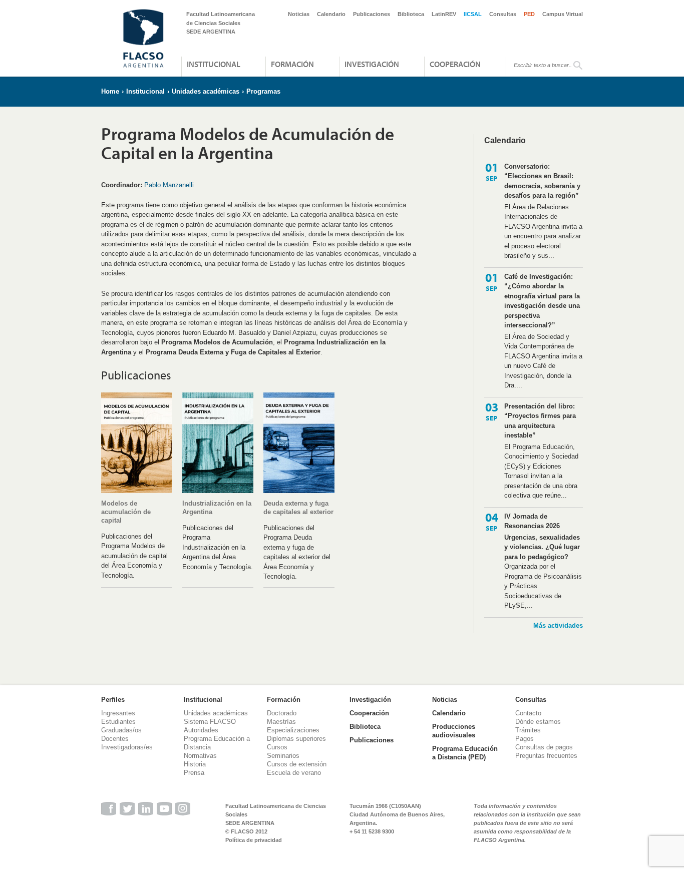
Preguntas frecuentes (546, 755)
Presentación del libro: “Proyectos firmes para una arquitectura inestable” (540, 421)
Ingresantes (118, 713)
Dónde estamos (538, 721)
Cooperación (455, 64)
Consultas (502, 14)
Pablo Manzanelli (169, 185)
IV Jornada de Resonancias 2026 (532, 521)
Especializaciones (293, 730)
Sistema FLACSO (210, 721)
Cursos (277, 747)
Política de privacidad (253, 840)
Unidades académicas (205, 91)
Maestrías (281, 721)
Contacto (528, 713)
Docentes (115, 738)
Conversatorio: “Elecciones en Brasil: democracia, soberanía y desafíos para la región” (542, 181)
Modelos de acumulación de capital (126, 512)
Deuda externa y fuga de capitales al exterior (298, 508)
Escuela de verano (294, 772)
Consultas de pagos (544, 747)
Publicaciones (371, 14)
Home (110, 91)
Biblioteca (411, 14)
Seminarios (283, 755)
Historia (195, 764)
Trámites (528, 730)
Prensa (194, 772)
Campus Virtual (562, 14)
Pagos (524, 738)
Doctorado (281, 713)
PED (529, 14)
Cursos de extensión (296, 764)
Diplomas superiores (296, 738)
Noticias (298, 14)
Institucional (213, 64)
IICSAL (473, 14)
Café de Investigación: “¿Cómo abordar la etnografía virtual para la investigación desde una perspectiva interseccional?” (542, 301)
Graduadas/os (121, 730)
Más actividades (558, 625)
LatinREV (444, 14)
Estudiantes (118, 721)
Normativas (200, 755)
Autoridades (201, 730)
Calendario (331, 14)
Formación (292, 64)
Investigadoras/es (127, 747)
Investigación (372, 64)
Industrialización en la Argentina (216, 508)
